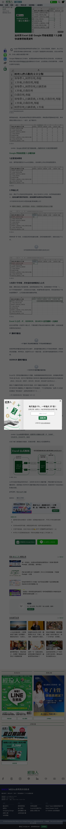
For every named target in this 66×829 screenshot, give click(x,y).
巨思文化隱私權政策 (45, 423)
